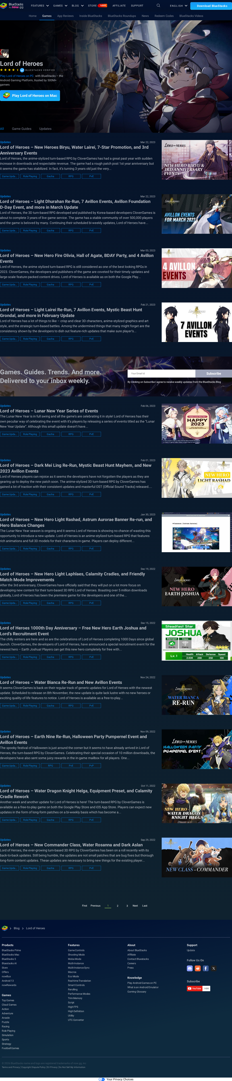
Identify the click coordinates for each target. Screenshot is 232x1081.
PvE (91, 176)
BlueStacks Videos (191, 16)
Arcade (6, 1017)
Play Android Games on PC (142, 982)
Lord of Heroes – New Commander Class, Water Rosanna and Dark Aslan (71, 844)
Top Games (8, 1000)
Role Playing (30, 176)
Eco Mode (73, 976)
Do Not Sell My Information (72, 1067)
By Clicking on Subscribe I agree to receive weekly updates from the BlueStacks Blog (174, 381)
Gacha (50, 176)
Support (137, 5)
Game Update (9, 176)
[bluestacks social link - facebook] (206, 968)
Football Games (10, 1048)
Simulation (7, 1035)
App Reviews (65, 16)
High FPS (73, 1006)
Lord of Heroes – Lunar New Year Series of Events (49, 410)
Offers (5, 972)
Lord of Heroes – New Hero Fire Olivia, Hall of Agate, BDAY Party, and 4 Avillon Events (77, 258)
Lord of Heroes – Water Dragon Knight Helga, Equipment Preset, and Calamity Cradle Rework (76, 793)
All (2, 129)
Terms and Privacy (11, 1067)
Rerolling (72, 989)
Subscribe (213, 373)
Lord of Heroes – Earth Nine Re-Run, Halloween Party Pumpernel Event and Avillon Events (73, 739)
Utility (71, 1015)
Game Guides (21, 129)
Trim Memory (75, 998)
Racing (5, 1026)
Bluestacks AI (9, 963)
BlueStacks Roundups (122, 16)
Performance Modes (79, 993)
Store (97, 5)
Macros (72, 972)
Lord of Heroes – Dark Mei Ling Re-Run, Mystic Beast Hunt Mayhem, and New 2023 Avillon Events (76, 468)
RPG (71, 176)
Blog (75, 5)
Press (130, 967)
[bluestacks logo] (11, 5)
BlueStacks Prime (11, 950)
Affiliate (119, 5)
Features (37, 5)
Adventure (7, 1013)
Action (5, 1009)
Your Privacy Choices (120, 1079)
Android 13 (8, 980)
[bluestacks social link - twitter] (214, 968)
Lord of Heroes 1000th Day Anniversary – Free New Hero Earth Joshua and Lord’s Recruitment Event (73, 630)
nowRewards (9, 985)
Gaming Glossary (136, 991)
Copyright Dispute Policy (33, 1067)
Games (58, 5)
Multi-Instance (76, 963)
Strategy (6, 1043)
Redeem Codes (164, 16)
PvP (91, 765)
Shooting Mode (76, 954)
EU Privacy (52, 1067)
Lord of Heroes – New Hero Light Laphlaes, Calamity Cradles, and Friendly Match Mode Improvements (72, 576)
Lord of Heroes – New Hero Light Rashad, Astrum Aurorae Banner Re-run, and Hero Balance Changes (76, 522)
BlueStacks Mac (10, 954)
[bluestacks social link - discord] (190, 968)
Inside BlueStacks (90, 16)
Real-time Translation (79, 980)
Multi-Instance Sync (78, 967)
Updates (45, 129)
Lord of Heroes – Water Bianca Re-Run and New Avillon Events (61, 682)
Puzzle (5, 1022)
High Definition (76, 1011)
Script (71, 1002)
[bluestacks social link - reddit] (198, 968)
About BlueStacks (137, 950)
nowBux (6, 976)
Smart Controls (76, 985)
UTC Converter (76, 1019)
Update (191, 950)
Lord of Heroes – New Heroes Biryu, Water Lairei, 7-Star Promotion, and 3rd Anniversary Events (74, 150)
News (145, 16)
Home (32, 16)
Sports (5, 1039)
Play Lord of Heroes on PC (17, 76)
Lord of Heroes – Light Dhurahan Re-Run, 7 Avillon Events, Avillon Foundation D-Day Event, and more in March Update (75, 204)
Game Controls (76, 950)
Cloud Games (9, 1004)
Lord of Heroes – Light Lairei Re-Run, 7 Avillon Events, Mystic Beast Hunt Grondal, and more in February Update (71, 312)
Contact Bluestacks (138, 959)
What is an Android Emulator (143, 987)
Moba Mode (74, 959)
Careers (131, 963)
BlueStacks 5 (9, 959)
